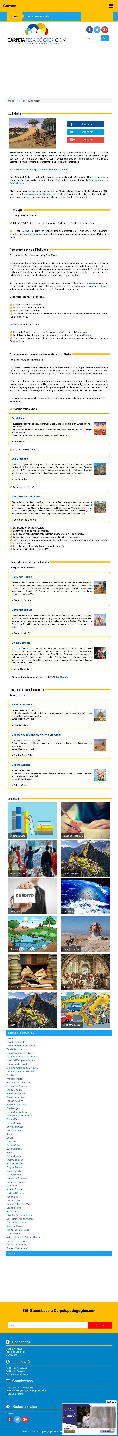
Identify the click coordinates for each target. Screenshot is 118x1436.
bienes (104, 285)
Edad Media (60, 676)
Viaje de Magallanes (16, 1222)
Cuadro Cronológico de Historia (22, 1056)
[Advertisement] (59, 72)
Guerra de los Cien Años (19, 1204)
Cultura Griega (14, 1122)
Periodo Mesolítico (16, 1097)
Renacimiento (13, 1211)
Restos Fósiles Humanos (19, 1082)
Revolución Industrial (17, 1244)
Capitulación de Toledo (18, 1229)
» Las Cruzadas (19, 479)
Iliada (9, 1134)
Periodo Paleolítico (16, 1093)
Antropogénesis (14, 1078)
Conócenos (11, 1354)
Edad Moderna (17, 183)
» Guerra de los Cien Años (24, 519)
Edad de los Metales (16, 1104)
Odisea (10, 1137)
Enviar (100, 1325)
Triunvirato (12, 1185)
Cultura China (13, 1145)
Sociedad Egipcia (15, 1159)
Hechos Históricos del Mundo (21, 1071)
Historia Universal (15, 1041)
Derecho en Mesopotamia (19, 1115)
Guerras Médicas (15, 1126)
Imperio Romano (32, 233)
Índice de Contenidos (16, 1351)
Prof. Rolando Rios (39, 16)
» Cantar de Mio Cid (21, 633)
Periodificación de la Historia (20, 1052)
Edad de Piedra (14, 1089)
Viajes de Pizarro (15, 1226)
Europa (87, 335)
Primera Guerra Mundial (18, 1248)
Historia (21, 100)
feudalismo (92, 282)
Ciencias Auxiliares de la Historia (22, 1067)
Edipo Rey (12, 1141)
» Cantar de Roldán (21, 600)
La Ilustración (13, 1233)
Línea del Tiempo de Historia (21, 1060)
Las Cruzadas (13, 1200)
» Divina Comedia (20, 668)
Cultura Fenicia (14, 1119)
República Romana (16, 1181)
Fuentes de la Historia (17, 1063)
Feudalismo (12, 1196)
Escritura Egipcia (15, 1163)
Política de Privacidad (16, 1368)
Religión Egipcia (14, 1167)
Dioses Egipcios (14, 1170)
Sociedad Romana (16, 1192)
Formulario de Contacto (17, 1374)
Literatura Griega (15, 1130)
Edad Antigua (96, 180)
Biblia (9, 1152)
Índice (11, 100)
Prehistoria (12, 1075)
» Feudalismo (18, 441)
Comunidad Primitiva (17, 1086)
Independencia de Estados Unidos (23, 1237)
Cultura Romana (15, 1174)
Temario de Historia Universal (21, 1045)
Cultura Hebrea (14, 1148)
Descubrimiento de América (36, 193)
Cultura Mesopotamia (17, 1111)
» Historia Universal (21, 724)
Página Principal (14, 1348)
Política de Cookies (15, 1371)
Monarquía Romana (16, 1178)
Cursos (9, 5)
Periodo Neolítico (15, 1100)
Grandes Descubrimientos (19, 1215)
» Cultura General (20, 785)
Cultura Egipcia (14, 1156)
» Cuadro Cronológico (22, 755)
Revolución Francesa (17, 1240)
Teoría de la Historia (16, 1049)
